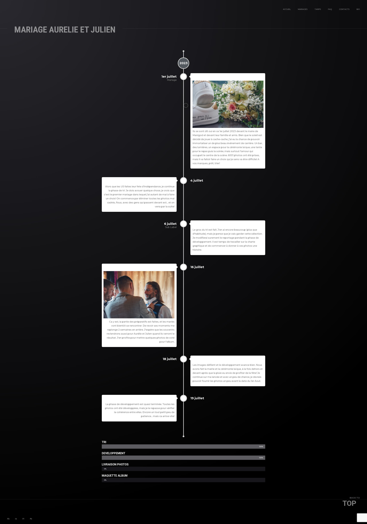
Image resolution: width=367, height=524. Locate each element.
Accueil (287, 9)
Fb (8, 519)
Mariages (302, 9)
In (16, 519)
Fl (23, 519)
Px (31, 519)
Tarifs (318, 9)
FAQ (330, 9)
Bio (358, 9)
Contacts (344, 9)
